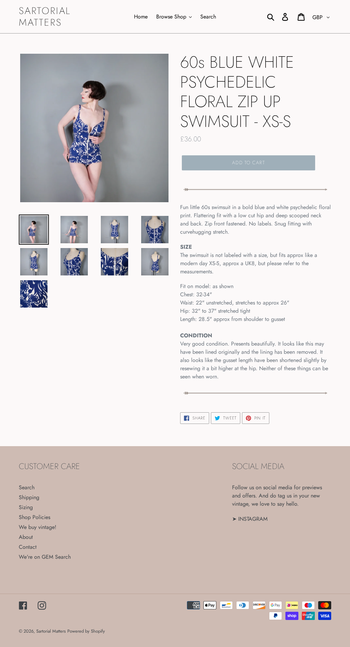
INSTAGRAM (253, 519)
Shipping (29, 497)
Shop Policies (34, 517)
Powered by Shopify (86, 631)
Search (27, 487)
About (26, 537)
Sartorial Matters (45, 16)
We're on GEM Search (45, 557)
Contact (28, 547)
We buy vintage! (37, 527)
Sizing (26, 507)
